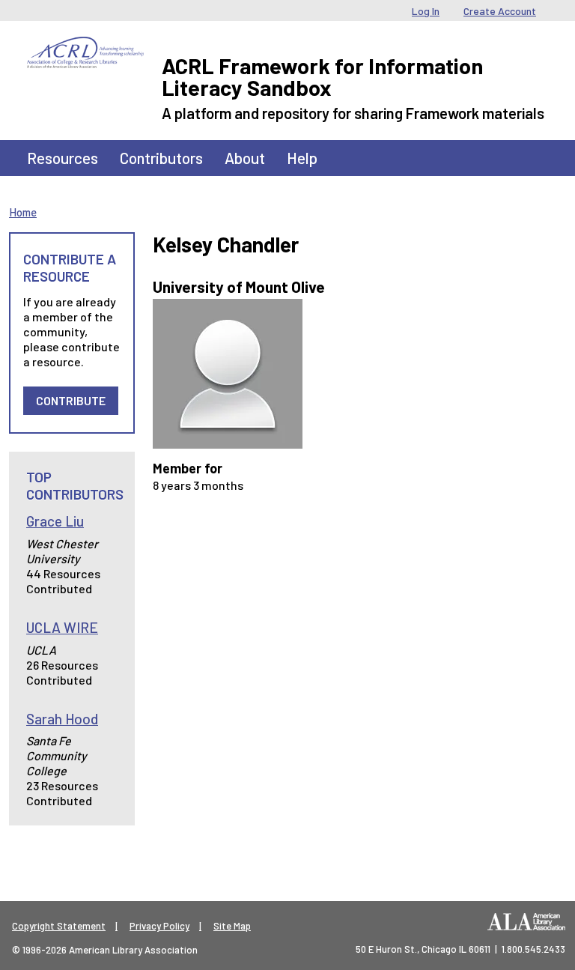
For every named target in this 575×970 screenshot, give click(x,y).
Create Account (499, 10)
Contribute (71, 400)
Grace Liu (55, 521)
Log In (425, 10)
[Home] (85, 48)
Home (23, 212)
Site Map (232, 926)
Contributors (161, 157)
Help (302, 157)
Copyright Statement (59, 926)
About (245, 157)
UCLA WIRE (62, 627)
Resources (62, 157)
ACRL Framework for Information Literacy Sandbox (322, 76)
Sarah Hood (62, 718)
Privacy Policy (159, 926)
